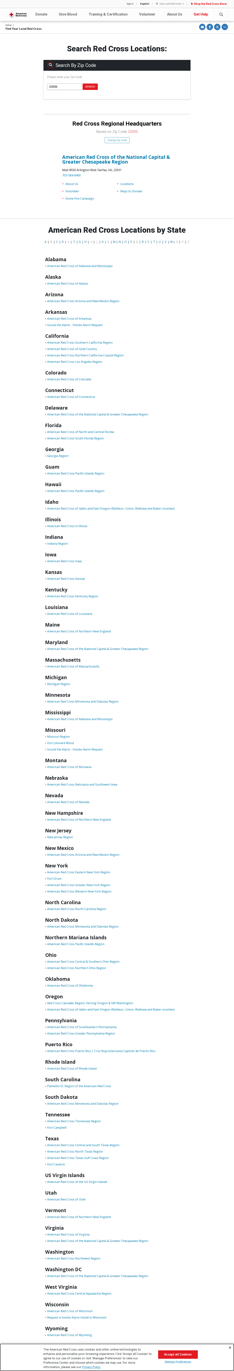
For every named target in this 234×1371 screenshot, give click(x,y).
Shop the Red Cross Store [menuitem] (210, 4)
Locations (127, 184)
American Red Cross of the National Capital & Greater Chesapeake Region (116, 159)
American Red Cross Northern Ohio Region (76, 968)
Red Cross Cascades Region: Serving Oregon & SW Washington (90, 1003)
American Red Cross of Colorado (69, 379)
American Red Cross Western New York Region (79, 891)
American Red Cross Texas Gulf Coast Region (78, 1158)
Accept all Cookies (178, 1354)
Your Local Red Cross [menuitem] (170, 4)
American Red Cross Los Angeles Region (74, 362)
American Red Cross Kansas (66, 579)
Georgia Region (58, 456)
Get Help (201, 14)
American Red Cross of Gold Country (72, 349)
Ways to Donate (131, 191)
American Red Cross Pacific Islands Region (75, 473)
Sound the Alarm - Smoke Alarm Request (75, 325)
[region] (117, 1357)
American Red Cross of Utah (66, 1199)
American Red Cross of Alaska (67, 283)
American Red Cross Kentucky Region (72, 596)
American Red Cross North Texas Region (75, 1151)
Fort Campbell (56, 1128)
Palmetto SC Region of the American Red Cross (79, 1086)
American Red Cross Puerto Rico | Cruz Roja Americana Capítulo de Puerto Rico (101, 1051)
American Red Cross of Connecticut (71, 397)
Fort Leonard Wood (60, 743)
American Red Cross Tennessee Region (74, 1121)
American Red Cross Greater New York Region (78, 885)
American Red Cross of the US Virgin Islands (77, 1182)
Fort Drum (54, 879)
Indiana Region (57, 544)
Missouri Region (58, 737)
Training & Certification (108, 14)
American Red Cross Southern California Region (80, 343)
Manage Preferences (178, 1361)
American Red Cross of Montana (69, 767)
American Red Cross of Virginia (68, 1234)
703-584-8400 (71, 175)
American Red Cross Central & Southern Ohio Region (83, 962)
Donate (41, 14)
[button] (221, 14)
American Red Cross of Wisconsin (70, 1311)
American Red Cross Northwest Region (73, 1258)
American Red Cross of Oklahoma (70, 986)
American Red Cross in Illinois (67, 526)
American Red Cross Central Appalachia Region (79, 1293)
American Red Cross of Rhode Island (72, 1068)
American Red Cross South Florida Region (75, 438)
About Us (174, 14)
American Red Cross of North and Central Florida (80, 432)
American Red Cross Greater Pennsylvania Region (81, 1033)
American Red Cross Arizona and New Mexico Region (83, 301)
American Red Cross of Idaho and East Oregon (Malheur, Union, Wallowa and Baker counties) (111, 508)
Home (8, 25)
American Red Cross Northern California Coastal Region (85, 355)
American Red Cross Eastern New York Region (78, 872)
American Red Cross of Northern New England (79, 631)
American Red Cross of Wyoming (69, 1335)
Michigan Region (58, 684)
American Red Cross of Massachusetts (73, 666)
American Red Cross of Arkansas (69, 319)
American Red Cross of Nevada (68, 802)
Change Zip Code (117, 140)
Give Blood (68, 14)
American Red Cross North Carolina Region (76, 909)
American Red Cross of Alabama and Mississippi (79, 266)
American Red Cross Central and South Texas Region (83, 1145)
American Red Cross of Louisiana (69, 614)
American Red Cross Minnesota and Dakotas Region (82, 701)
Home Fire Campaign (79, 198)
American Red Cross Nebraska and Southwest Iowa (82, 784)
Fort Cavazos (56, 1164)
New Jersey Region (60, 837)
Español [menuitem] (144, 4)
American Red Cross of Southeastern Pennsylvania (81, 1027)
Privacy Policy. (91, 1367)
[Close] (230, 1348)
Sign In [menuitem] (130, 4)
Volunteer (147, 14)
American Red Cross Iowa (64, 561)
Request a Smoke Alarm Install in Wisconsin (77, 1317)
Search (90, 86)
